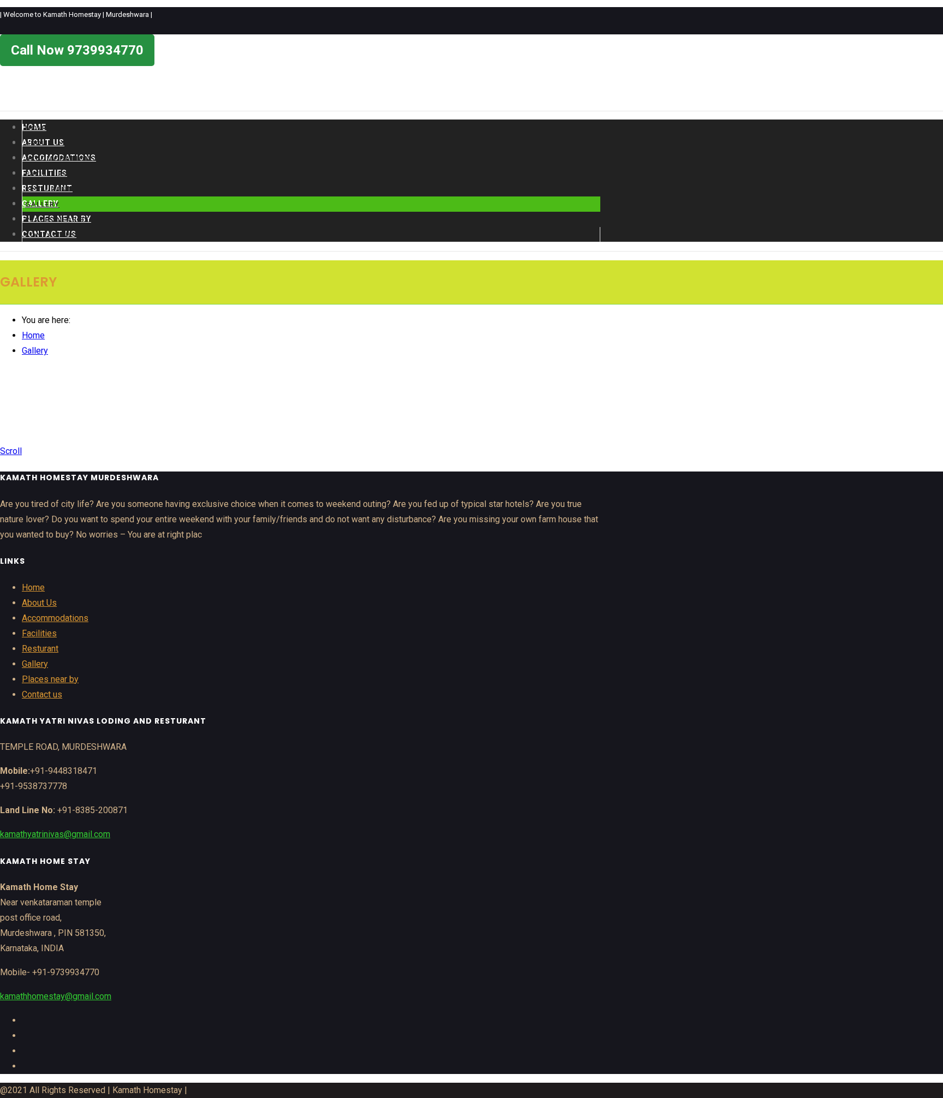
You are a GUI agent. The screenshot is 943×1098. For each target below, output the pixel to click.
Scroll (11, 451)
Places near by (57, 219)
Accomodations (60, 158)
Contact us (50, 235)
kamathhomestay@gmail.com (55, 996)
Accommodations (55, 618)
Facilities (46, 173)
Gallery (42, 204)
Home (37, 128)
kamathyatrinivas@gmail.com (55, 834)
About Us (45, 143)
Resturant (49, 189)
